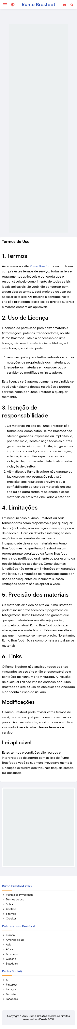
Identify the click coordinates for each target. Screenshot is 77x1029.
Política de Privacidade (19, 894)
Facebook (12, 999)
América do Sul (15, 939)
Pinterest (11, 984)
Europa (10, 935)
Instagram (12, 989)
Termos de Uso (15, 899)
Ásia (8, 944)
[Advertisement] (38, 128)
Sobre (9, 904)
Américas (12, 954)
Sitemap (11, 914)
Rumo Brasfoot (41, 266)
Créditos (11, 918)
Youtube (11, 994)
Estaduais (12, 963)
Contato (11, 909)
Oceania (11, 959)
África (9, 949)
